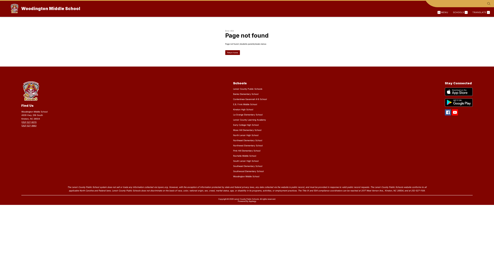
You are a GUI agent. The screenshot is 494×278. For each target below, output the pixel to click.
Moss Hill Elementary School (247, 130)
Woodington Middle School (246, 176)
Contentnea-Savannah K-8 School (250, 99)
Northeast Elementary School (247, 140)
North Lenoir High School (245, 135)
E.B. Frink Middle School (245, 104)
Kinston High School (243, 109)
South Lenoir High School (246, 161)
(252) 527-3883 (28, 125)
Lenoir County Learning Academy (249, 120)
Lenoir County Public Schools (247, 89)
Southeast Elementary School (247, 166)
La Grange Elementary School (248, 114)
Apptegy (252, 201)
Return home (232, 52)
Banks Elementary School (245, 94)
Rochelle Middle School (244, 156)
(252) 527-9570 (29, 122)
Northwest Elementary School (248, 145)
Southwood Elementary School (248, 171)
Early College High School (246, 125)
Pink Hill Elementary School (246, 150)
